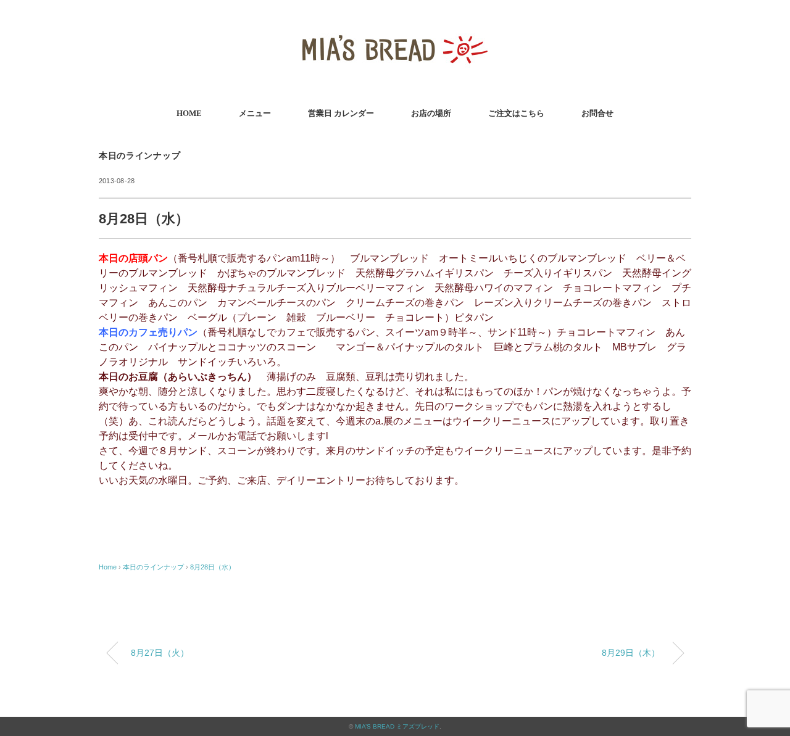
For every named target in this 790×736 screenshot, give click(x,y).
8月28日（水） (212, 567)
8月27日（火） (160, 653)
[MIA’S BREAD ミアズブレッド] (395, 27)
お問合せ (597, 113)
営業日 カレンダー (341, 113)
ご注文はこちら (516, 113)
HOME (189, 113)
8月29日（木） (631, 653)
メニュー (255, 113)
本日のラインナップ (139, 155)
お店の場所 (431, 113)
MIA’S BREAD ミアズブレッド (397, 726)
